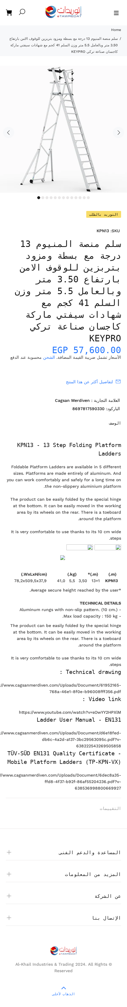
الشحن (49, 357)
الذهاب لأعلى (63, 994)
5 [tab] (55, 197)
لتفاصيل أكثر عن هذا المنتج (89, 381)
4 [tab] (51, 197)
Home (116, 30)
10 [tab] (75, 197)
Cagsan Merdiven (72, 400)
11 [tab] (80, 197)
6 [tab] (59, 197)
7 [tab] (63, 197)
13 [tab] (88, 197)
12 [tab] (84, 197)
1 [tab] (38, 197)
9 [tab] (71, 197)
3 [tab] (46, 197)
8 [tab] (67, 197)
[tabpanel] (63, 129)
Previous (8, 132)
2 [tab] (42, 197)
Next (118, 132)
